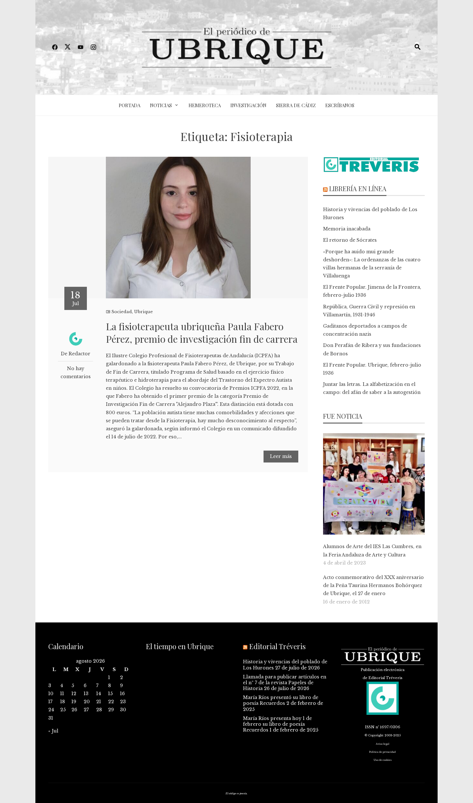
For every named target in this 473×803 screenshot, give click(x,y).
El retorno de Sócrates (350, 240)
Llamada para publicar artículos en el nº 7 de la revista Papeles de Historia (284, 682)
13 (86, 693)
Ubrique (143, 311)
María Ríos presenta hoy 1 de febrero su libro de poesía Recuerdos (277, 724)
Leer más (281, 456)
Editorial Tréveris (277, 646)
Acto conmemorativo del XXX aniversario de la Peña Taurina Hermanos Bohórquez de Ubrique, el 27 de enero (373, 585)
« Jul (53, 731)
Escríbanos (339, 105)
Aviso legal (382, 743)
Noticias (161, 105)
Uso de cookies (383, 760)
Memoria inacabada (346, 229)
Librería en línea (357, 188)
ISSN (370, 727)
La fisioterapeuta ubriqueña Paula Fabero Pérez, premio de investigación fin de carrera (202, 332)
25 (63, 710)
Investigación (248, 105)
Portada (129, 105)
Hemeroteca (205, 105)
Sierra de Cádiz (296, 105)
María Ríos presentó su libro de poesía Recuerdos (280, 700)
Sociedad (121, 311)
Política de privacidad (382, 752)
